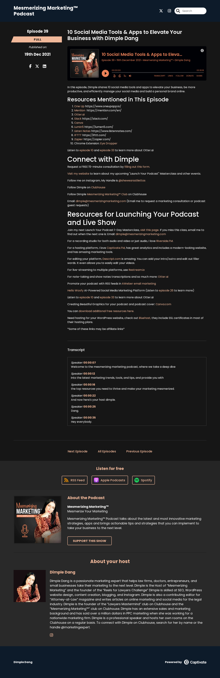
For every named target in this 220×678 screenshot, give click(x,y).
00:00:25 (89, 407)
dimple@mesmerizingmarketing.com (101, 201)
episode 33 (107, 150)
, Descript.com (111, 259)
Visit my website (78, 174)
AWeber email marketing (139, 284)
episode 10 (86, 150)
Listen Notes (82, 131)
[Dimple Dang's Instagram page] (51, 635)
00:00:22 (89, 396)
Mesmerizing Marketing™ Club (107, 194)
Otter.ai (79, 114)
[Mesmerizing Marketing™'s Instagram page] (167, 11)
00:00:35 (89, 418)
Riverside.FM (164, 241)
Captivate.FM (116, 248)
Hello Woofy (75, 290)
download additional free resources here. (106, 311)
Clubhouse (97, 187)
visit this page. (149, 230)
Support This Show (89, 541)
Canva (78, 123)
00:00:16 (89, 385)
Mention (79, 110)
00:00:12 (89, 374)
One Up (79, 106)
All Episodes (107, 451)
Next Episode (77, 451)
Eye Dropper (108, 143)
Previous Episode (139, 451)
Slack (78, 119)
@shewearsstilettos (132, 180)
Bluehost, (145, 318)
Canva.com (163, 304)
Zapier (78, 139)
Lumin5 (79, 127)
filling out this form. (137, 167)
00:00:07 (89, 363)
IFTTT (78, 135)
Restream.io (136, 270)
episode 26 (166, 290)
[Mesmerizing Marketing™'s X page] (161, 11)
